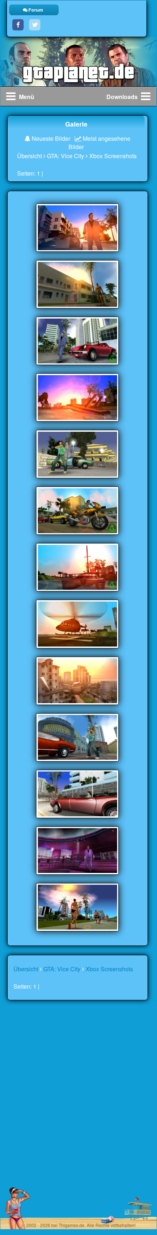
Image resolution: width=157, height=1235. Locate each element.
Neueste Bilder (50, 138)
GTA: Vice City (65, 156)
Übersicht (29, 156)
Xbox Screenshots (113, 156)
